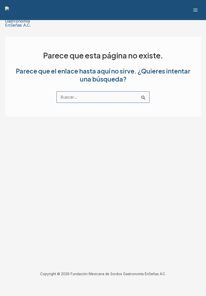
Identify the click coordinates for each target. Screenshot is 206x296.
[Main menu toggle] (195, 10)
